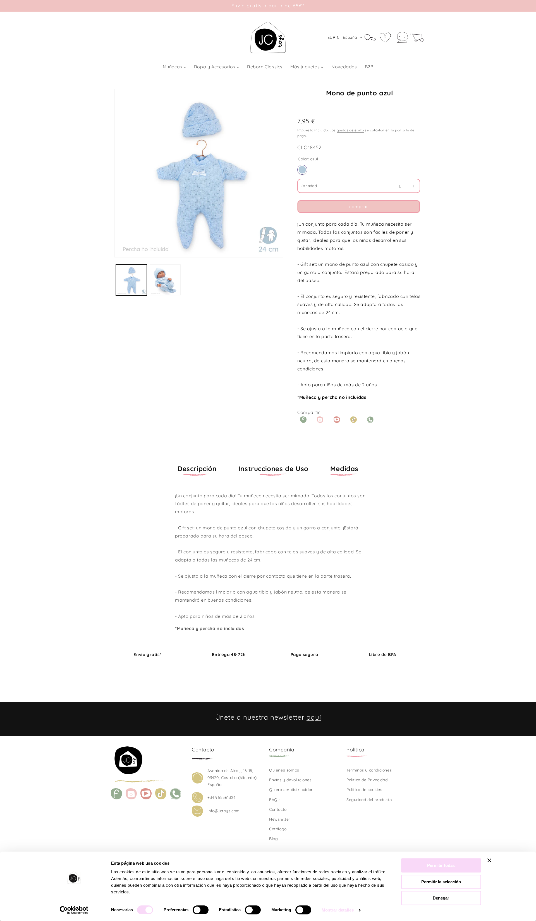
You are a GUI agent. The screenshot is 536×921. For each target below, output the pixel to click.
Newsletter (279, 819)
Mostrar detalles (338, 910)
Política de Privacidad (366, 779)
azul (302, 170)
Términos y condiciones (369, 770)
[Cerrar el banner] (489, 860)
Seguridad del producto (369, 799)
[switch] (201, 909)
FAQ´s (275, 799)
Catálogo (278, 828)
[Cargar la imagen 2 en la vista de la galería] (165, 279)
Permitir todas (441, 865)
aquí (314, 717)
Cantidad (309, 186)
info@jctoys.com (223, 810)
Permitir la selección (441, 881)
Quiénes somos (284, 770)
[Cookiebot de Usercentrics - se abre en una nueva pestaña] (74, 910)
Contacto (278, 809)
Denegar (441, 898)
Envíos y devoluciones (290, 779)
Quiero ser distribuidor (291, 789)
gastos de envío (350, 130)
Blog (273, 838)
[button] (372, 37)
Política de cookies (364, 789)
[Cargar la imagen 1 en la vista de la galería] (131, 279)
